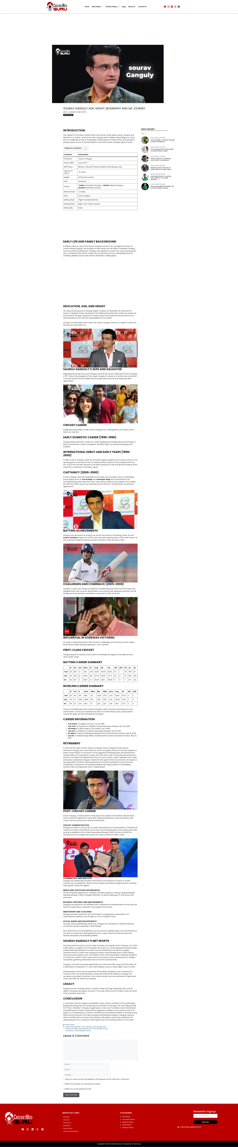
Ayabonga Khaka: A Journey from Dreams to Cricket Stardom (161, 178)
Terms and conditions (70, 1131)
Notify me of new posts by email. (78, 1089)
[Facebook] (165, 6)
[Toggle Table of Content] (84, 148)
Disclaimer (66, 1125)
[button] (97, 7)
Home (87, 7)
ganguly (77, 1027)
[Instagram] (168, 6)
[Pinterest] (178, 6)
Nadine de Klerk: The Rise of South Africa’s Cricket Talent (161, 168)
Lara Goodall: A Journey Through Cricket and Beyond (163, 141)
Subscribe (205, 1122)
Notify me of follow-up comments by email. (82, 1084)
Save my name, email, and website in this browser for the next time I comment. (97, 1079)
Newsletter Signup (205, 1111)
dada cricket (69, 1027)
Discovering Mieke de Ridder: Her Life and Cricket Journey (162, 187)
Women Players (112, 7)
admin (65, 112)
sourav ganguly (86, 1027)
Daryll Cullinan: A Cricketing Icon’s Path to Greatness (161, 159)
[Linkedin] (172, 6)
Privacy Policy (67, 1128)
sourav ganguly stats (99, 1027)
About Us (131, 7)
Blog (124, 7)
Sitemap (66, 1117)
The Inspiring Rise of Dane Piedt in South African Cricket (162, 150)
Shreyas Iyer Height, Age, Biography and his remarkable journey (86, 1029)
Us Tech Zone (136, 1144)
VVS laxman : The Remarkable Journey (78, 1031)
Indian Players (68, 115)
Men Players (96, 7)
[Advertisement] (119, 27)
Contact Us (142, 7)
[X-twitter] (175, 6)
